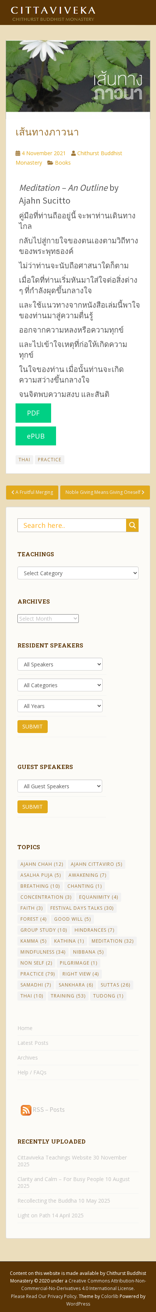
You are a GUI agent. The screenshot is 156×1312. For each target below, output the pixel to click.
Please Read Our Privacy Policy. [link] (45, 1296)
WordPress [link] (78, 1304)
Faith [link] (31, 908)
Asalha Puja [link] (40, 875)
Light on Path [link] (33, 1215)
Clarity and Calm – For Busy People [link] (60, 1179)
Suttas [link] (115, 985)
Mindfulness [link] (43, 952)
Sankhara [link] (76, 985)
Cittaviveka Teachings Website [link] (54, 1157)
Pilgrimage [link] (78, 963)
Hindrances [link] (94, 930)
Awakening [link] (87, 875)
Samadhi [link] (35, 985)
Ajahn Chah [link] (41, 864)
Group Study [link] (43, 930)
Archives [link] (27, 1057)
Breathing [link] (40, 886)
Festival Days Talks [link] (82, 908)
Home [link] (25, 1028)
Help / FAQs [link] (32, 1072)
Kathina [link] (69, 941)
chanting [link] (84, 886)
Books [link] (63, 162)
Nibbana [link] (88, 952)
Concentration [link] (46, 897)
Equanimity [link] (98, 897)
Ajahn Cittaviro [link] (96, 864)
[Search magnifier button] (132, 525)
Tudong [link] (108, 996)
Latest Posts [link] (32, 1042)
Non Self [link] (36, 963)
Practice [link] (49, 459)
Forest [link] (33, 919)
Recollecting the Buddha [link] (47, 1200)
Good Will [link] (72, 919)
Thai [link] (24, 459)
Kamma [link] (33, 941)
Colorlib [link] (110, 1296)
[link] (53, 11)
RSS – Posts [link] (48, 1109)
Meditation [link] (113, 941)
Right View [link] (80, 974)
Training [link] (68, 996)
